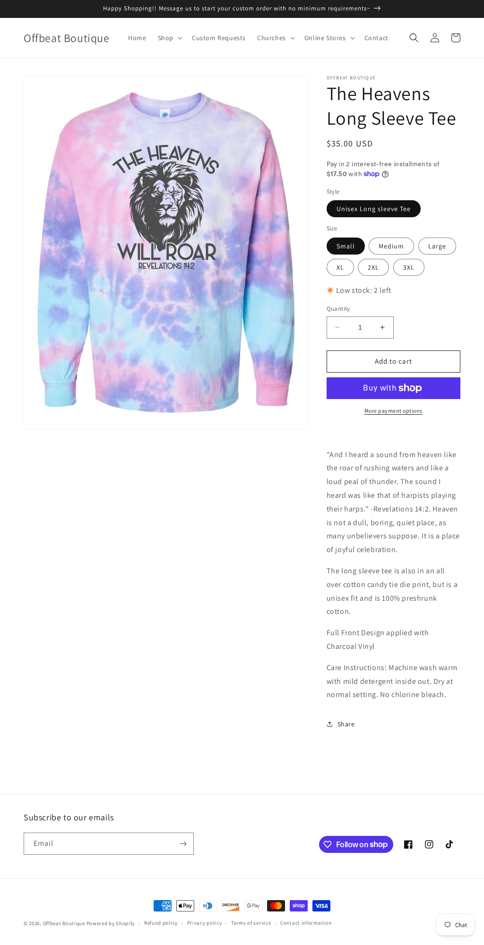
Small (346, 246)
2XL (373, 267)
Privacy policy (204, 922)
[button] (169, 38)
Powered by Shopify (110, 923)
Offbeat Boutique (64, 923)
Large (437, 246)
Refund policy (161, 922)
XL (340, 267)
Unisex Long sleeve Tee (374, 208)
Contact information (305, 922)
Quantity (338, 309)
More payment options (393, 410)
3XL (409, 267)
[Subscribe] (183, 844)
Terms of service (251, 922)
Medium (391, 246)
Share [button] (346, 724)
